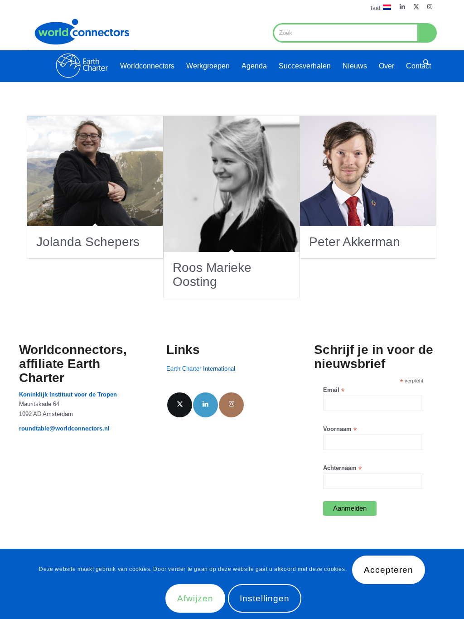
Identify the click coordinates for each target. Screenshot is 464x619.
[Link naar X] (416, 7)
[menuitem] (378, 7)
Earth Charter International (200, 368)
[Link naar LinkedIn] (402, 7)
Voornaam (340, 429)
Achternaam (342, 468)
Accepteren (388, 570)
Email (333, 390)
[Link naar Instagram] (430, 7)
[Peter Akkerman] (368, 171)
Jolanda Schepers (88, 242)
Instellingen (264, 598)
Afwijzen (195, 598)
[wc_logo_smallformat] (81, 48)
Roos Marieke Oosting (212, 275)
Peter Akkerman (354, 242)
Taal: (376, 8)
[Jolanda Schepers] (95, 171)
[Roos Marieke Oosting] (232, 184)
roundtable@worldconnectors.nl (64, 428)
